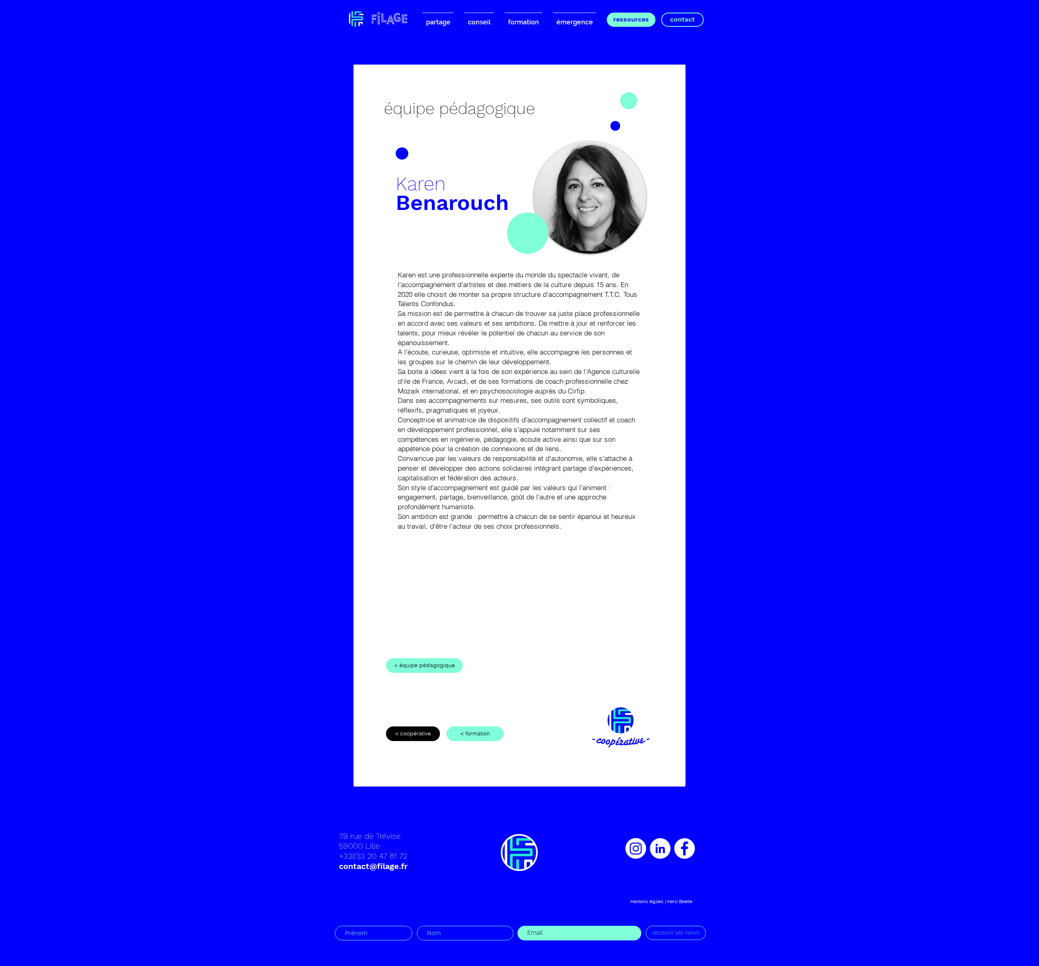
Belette (685, 901)
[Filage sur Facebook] (684, 848)
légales (656, 901)
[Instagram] (635, 848)
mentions (639, 901)
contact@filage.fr (373, 866)
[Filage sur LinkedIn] (660, 848)
